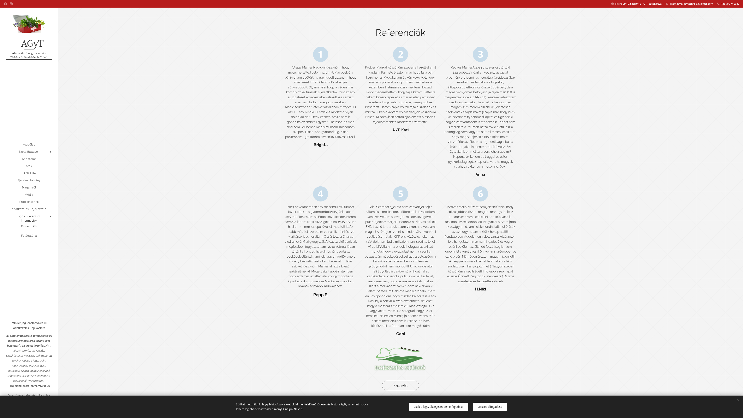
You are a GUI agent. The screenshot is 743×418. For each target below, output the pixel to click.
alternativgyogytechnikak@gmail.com (691, 3)
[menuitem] (29, 144)
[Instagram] (11, 4)
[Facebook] (5, 4)
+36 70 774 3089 (730, 3)
